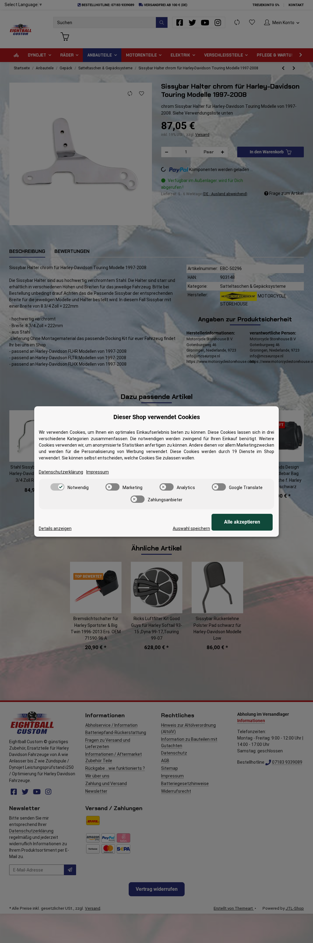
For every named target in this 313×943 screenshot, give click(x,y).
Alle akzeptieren (242, 522)
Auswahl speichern (191, 528)
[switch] (57, 487)
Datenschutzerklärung (61, 472)
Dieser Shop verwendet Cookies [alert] (156, 417)
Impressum (97, 472)
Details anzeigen (55, 528)
